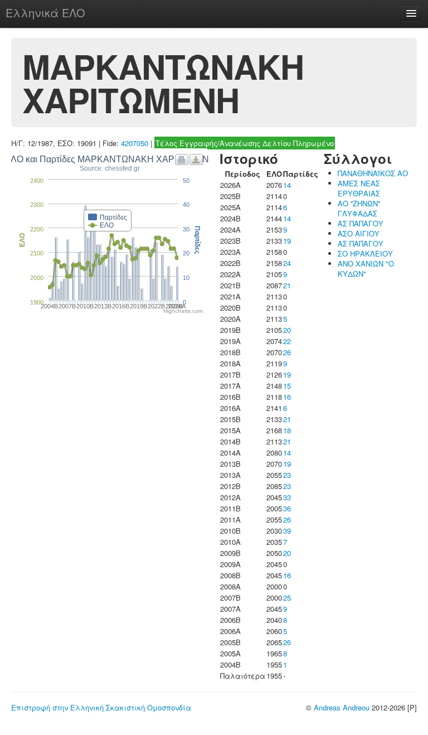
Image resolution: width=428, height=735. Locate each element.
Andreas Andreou (341, 707)
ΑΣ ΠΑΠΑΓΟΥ (360, 223)
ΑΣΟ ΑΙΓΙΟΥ (359, 233)
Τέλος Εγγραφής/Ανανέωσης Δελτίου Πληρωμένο (244, 143)
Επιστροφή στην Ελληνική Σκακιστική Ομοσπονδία (101, 707)
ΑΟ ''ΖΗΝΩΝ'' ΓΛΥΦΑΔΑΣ (359, 208)
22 (287, 341)
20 (287, 330)
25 (287, 597)
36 (287, 508)
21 (287, 285)
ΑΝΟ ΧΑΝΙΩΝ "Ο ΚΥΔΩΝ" (366, 268)
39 (287, 530)
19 (287, 240)
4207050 (134, 143)
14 (287, 185)
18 (287, 430)
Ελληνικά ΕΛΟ (45, 12)
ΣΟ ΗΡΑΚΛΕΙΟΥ (365, 253)
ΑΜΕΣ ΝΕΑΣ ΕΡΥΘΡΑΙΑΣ (359, 188)
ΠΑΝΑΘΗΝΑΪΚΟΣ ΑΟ (373, 173)
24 (287, 263)
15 (287, 385)
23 (287, 475)
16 (287, 396)
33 (287, 497)
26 (287, 352)
